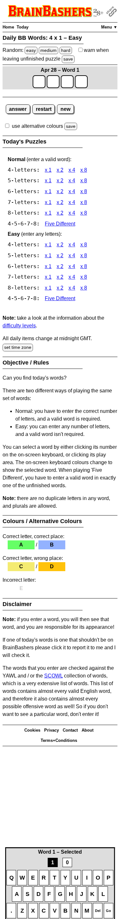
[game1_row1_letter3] (67, 81)
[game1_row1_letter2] (53, 81)
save (68, 59)
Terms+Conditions (59, 740)
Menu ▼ (109, 27)
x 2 (60, 170)
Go (108, 911)
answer (18, 109)
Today (22, 27)
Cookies (32, 730)
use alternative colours (37, 126)
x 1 (48, 170)
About (87, 730)
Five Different (60, 223)
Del (97, 911)
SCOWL (53, 675)
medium (48, 50)
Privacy (51, 730)
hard (65, 50)
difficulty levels (19, 325)
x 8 (83, 170)
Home (8, 27)
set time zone (17, 347)
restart (44, 109)
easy (31, 50)
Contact (70, 730)
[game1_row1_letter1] (39, 81)
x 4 (71, 170)
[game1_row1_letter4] (81, 81)
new (65, 109)
